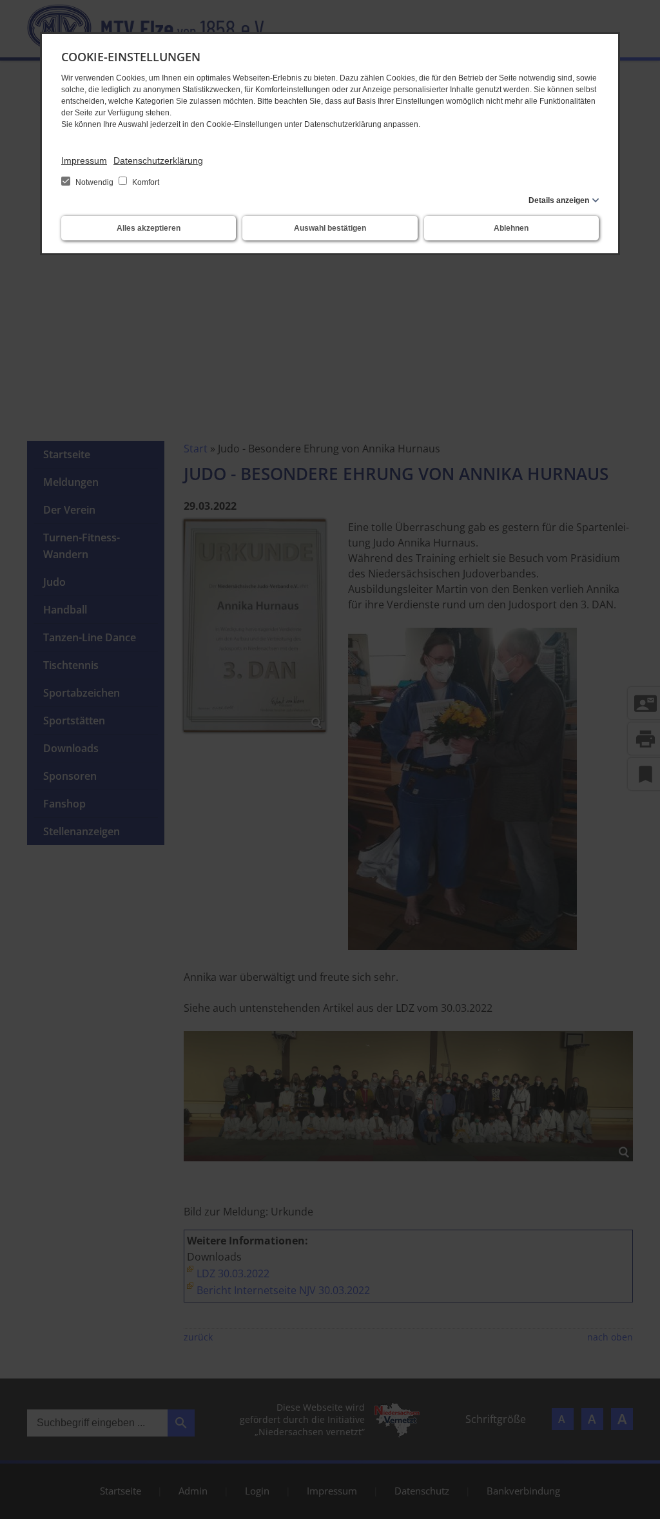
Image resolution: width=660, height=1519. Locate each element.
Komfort (144, 182)
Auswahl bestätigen (330, 228)
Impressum (84, 160)
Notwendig (94, 182)
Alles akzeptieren (148, 228)
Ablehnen (511, 228)
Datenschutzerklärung (158, 160)
